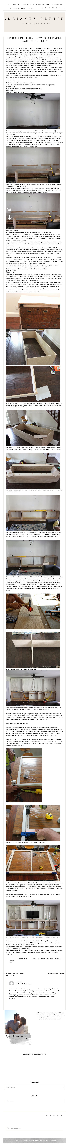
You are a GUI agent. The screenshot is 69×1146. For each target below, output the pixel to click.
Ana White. (23, 69)
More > (59, 1019)
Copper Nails (12, 144)
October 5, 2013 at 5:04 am (23, 984)
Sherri (17, 982)
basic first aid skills (12, 52)
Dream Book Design (34, 22)
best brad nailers (19, 58)
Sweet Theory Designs (36, 1140)
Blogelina (53, 1140)
